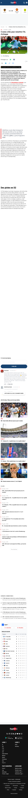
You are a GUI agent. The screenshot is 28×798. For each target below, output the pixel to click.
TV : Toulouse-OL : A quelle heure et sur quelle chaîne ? (14, 498)
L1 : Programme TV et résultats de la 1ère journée (13, 519)
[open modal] (26, 2)
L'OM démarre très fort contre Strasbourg (13, 531)
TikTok (8, 789)
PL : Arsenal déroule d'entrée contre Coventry (14, 526)
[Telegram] (5, 63)
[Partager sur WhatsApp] (10, 59)
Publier (14, 366)
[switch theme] (24, 3)
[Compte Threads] (21, 734)
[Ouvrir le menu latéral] (1, 2)
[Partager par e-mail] (13, 63)
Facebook (14, 789)
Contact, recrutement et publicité (14, 781)
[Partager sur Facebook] (14, 59)
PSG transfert (15, 785)
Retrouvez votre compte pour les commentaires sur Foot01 (15, 783)
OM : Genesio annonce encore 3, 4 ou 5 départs (12, 512)
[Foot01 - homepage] (14, 2)
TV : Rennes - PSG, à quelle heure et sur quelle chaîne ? (14, 505)
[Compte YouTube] (17, 734)
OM (2, 418)
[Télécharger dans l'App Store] (18, 738)
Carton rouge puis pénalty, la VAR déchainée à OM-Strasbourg (14, 537)
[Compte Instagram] (11, 734)
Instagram (22, 787)
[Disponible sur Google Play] (9, 738)
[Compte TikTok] (15, 734)
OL (1, 29)
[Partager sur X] (2, 63)
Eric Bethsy (6, 56)
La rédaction (7, 785)
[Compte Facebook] (9, 734)
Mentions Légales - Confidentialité (14, 779)
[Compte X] (7, 734)
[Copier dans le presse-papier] (9, 63)
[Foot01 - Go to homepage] (14, 729)
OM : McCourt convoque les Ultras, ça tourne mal (14, 544)
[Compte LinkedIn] (13, 734)
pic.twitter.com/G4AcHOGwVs (12, 134)
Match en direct (8, 787)
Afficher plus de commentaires (14, 393)
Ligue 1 (3, 439)
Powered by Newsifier (14, 793)
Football (22, 785)
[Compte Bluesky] (19, 734)
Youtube (15, 787)
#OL (11, 132)
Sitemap (20, 789)
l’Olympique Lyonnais (17, 82)
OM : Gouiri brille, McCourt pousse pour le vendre (13, 491)
